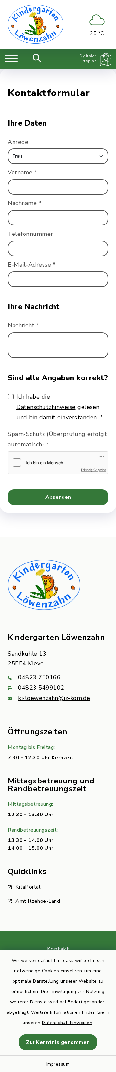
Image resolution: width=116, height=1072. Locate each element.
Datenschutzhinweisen (67, 1023)
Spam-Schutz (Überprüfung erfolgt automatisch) (57, 439)
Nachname (25, 203)
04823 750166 (39, 677)
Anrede (18, 142)
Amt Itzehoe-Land (37, 901)
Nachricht (23, 325)
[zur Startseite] (35, 24)
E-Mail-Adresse (32, 264)
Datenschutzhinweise (46, 407)
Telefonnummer (30, 234)
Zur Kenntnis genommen (58, 1042)
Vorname (22, 172)
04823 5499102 (41, 688)
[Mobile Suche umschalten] (37, 59)
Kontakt (58, 949)
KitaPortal (28, 887)
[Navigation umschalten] (11, 58)
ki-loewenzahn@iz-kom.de (54, 698)
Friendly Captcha (93, 470)
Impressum (58, 1064)
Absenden (58, 497)
